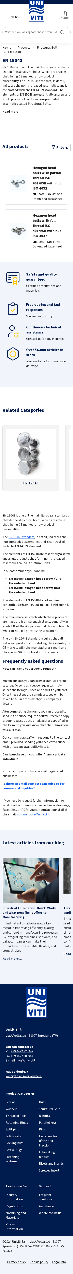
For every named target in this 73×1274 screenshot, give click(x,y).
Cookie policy (39, 1262)
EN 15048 (14, 52)
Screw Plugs (14, 1150)
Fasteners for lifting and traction (48, 1141)
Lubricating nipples (47, 1154)
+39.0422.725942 (22, 1051)
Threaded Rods (16, 1116)
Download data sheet (47, 199)
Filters (61, 147)
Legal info (59, 1262)
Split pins (12, 1129)
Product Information (14, 1226)
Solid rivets (13, 1136)
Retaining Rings (17, 1122)
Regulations (14, 1206)
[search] (36, 32)
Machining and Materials (16, 1215)
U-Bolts (44, 1116)
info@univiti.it (25, 1060)
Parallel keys (48, 1122)
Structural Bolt (47, 47)
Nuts (42, 1102)
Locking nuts (15, 1143)
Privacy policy (16, 1262)
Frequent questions (46, 1197)
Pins (42, 1129)
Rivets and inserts (51, 1163)
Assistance (46, 1206)
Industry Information (14, 1197)
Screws (10, 1102)
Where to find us (50, 1213)
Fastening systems (12, 1159)
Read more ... (12, 958)
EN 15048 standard (21, 537)
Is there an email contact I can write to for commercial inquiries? (33, 785)
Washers (11, 1109)
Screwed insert (49, 1170)
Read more (10, 111)
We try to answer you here (24, 1076)
